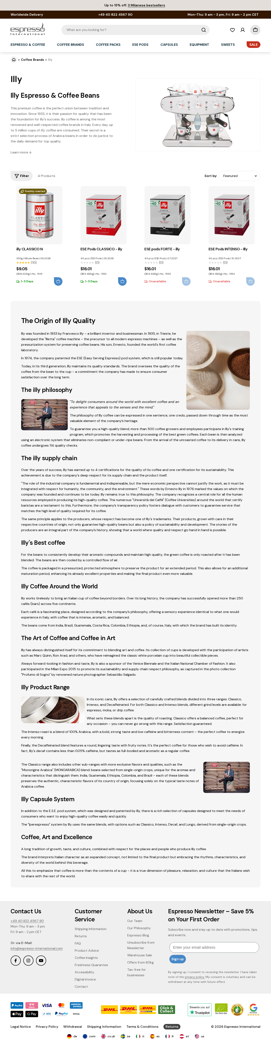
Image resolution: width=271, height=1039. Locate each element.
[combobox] (135, 30)
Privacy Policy (47, 1026)
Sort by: (211, 176)
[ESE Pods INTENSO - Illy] (232, 215)
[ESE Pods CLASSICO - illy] (103, 215)
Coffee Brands (32, 60)
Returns (172, 1026)
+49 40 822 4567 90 (27, 921)
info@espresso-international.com (37, 948)
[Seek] (203, 29)
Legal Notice (21, 1026)
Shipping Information (104, 1026)
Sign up (177, 959)
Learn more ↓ (21, 152)
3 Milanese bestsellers (146, 5)
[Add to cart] (58, 281)
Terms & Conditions (142, 1026)
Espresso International (242, 1026)
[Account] (242, 29)
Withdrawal (72, 1026)
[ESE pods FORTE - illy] (167, 215)
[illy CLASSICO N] (39, 215)
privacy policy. (195, 977)
